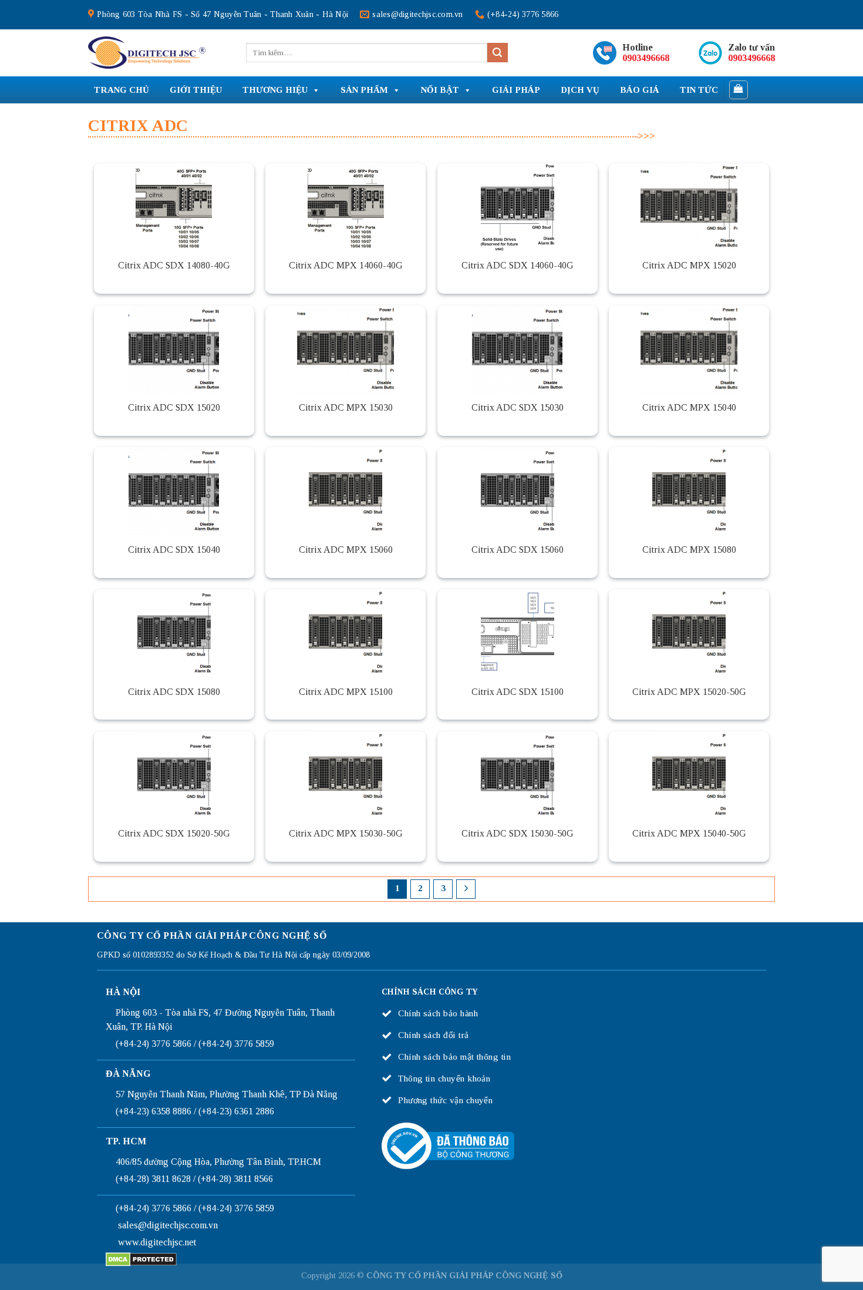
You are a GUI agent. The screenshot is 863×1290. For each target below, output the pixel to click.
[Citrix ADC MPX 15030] (345, 349)
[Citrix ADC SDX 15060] (517, 491)
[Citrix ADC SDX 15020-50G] (174, 775)
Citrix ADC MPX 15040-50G (689, 833)
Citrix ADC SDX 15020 (174, 407)
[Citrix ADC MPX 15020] (689, 207)
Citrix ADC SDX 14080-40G (174, 265)
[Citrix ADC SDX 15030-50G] (517, 775)
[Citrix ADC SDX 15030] (517, 349)
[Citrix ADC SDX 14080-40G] (174, 207)
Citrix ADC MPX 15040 (689, 407)
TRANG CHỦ (121, 90)
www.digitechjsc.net (157, 1242)
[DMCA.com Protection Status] (141, 1259)
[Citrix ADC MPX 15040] (689, 349)
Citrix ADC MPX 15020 (689, 265)
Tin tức (699, 90)
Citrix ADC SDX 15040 (174, 550)
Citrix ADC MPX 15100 (346, 692)
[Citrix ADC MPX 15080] (689, 491)
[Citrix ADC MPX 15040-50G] (689, 775)
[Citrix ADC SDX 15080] (174, 633)
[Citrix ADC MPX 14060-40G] (345, 207)
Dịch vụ (580, 90)
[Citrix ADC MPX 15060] (345, 491)
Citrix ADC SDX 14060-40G (517, 265)
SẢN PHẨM (364, 90)
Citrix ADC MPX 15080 (689, 550)
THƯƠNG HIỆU (275, 90)
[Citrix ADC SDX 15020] (174, 349)
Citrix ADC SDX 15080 (174, 692)
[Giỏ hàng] (739, 89)
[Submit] (497, 53)
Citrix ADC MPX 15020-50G (689, 692)
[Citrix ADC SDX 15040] (174, 491)
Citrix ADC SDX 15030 (517, 407)
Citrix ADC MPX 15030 (346, 407)
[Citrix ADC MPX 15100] (345, 633)
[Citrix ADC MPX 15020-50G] (689, 633)
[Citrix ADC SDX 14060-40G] (517, 207)
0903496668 (645, 58)
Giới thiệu (196, 90)
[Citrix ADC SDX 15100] (517, 633)
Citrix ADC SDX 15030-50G (517, 833)
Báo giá (639, 90)
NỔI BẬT (440, 90)
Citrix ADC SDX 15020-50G (174, 833)
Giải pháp (516, 90)
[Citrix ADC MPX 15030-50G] (345, 775)
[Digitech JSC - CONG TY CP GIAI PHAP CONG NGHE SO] (146, 52)
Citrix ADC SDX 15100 (517, 692)
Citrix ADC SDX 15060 (517, 550)
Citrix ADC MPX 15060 (346, 550)
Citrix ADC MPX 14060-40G (346, 265)
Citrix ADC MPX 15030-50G (346, 833)
